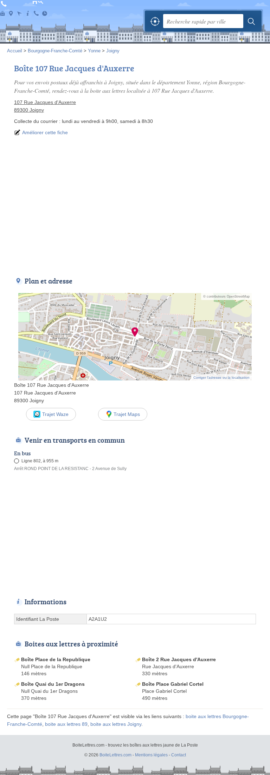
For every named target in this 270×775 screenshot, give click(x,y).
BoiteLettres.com (38, 17)
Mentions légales (151, 755)
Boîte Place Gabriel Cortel (173, 684)
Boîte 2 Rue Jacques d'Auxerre (179, 659)
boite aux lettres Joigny (115, 724)
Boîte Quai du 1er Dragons (53, 684)
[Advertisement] (135, 205)
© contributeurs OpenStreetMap (226, 296)
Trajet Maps (127, 414)
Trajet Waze (55, 414)
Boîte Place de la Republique (55, 659)
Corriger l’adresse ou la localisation (221, 377)
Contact (178, 755)
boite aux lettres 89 (66, 724)
